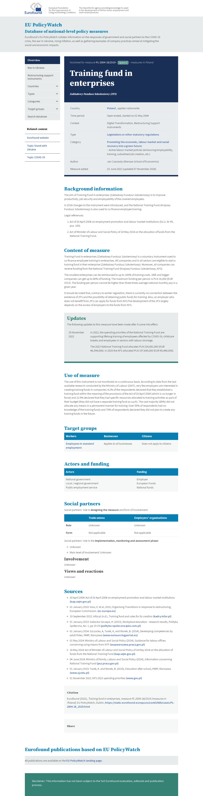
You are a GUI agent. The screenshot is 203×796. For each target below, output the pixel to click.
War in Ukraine (36, 67)
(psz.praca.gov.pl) (107, 663)
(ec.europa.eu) (106, 611)
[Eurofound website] (35, 8)
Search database (37, 116)
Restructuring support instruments (40, 77)
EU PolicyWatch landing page (84, 760)
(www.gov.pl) (134, 678)
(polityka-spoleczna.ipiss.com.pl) (121, 626)
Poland (111, 108)
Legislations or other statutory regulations (133, 134)
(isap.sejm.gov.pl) (80, 601)
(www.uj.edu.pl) (79, 673)
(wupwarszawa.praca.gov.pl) (127, 644)
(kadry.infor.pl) (162, 616)
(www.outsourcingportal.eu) (120, 635)
